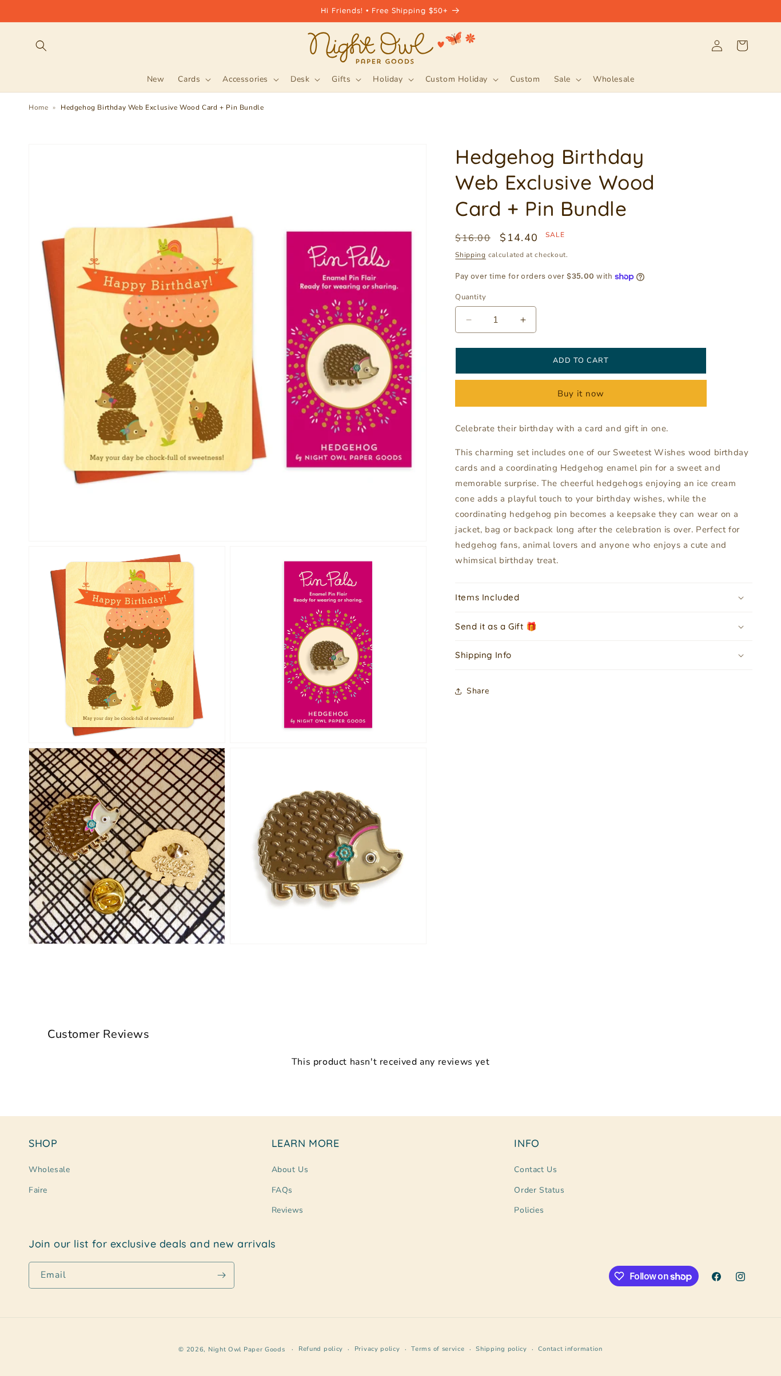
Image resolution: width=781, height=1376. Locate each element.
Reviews (288, 1210)
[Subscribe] (221, 1275)
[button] (41, 45)
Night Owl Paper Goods (246, 1349)
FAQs (282, 1190)
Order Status (539, 1190)
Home (38, 107)
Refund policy (320, 1349)
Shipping (470, 255)
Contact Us (535, 1169)
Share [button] (478, 691)
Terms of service (437, 1349)
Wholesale (49, 1169)
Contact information (570, 1349)
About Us (290, 1169)
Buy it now (580, 394)
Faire (38, 1190)
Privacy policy (377, 1349)
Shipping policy (501, 1349)
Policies (529, 1210)
